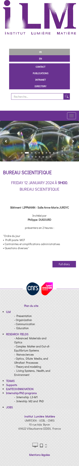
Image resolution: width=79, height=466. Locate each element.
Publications (40, 73)
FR (40, 52)
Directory (40, 86)
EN (40, 58)
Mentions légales (39, 455)
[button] (4, 141)
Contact (40, 66)
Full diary (64, 264)
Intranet (40, 79)
